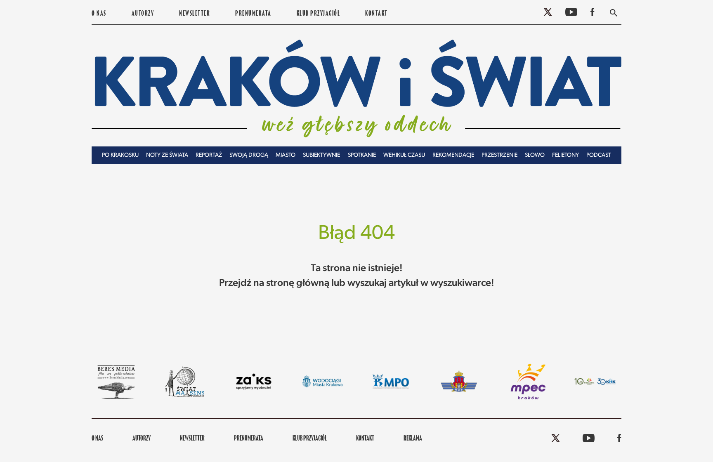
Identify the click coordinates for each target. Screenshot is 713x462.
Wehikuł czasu (404, 155)
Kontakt (376, 14)
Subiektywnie (321, 155)
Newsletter (194, 14)
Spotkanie (362, 155)
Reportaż (209, 155)
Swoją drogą (248, 155)
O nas (99, 14)
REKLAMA (413, 439)
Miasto (285, 155)
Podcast (598, 155)
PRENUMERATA (253, 14)
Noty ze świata (167, 155)
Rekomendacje (453, 155)
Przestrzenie (499, 155)
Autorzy (143, 14)
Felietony (565, 155)
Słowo (535, 155)
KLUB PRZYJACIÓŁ (318, 14)
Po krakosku (120, 155)
